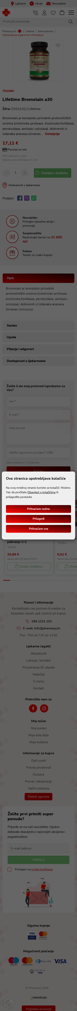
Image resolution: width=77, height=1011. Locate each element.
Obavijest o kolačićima (41, 492)
